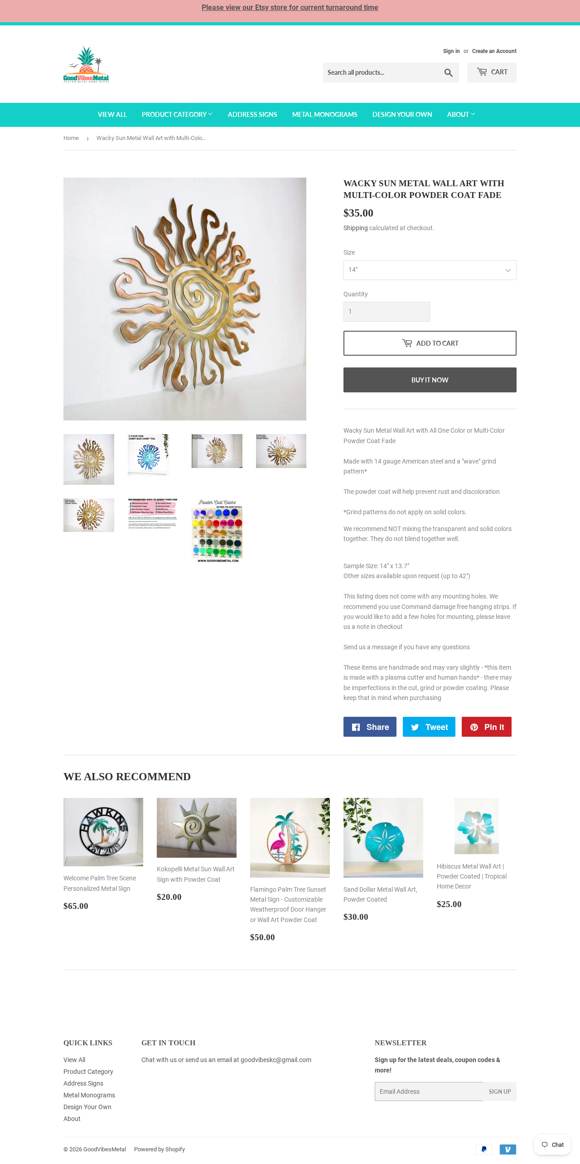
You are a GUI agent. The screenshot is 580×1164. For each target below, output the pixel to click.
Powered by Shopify (159, 1149)
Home (71, 138)
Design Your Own (402, 114)
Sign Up (500, 1091)
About (458, 114)
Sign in (451, 51)
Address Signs (252, 114)
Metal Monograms (325, 114)
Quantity (355, 294)
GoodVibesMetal (104, 1149)
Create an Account (494, 51)
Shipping (355, 228)
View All (112, 114)
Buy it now (430, 380)
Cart (499, 72)
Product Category (175, 114)
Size (349, 252)
